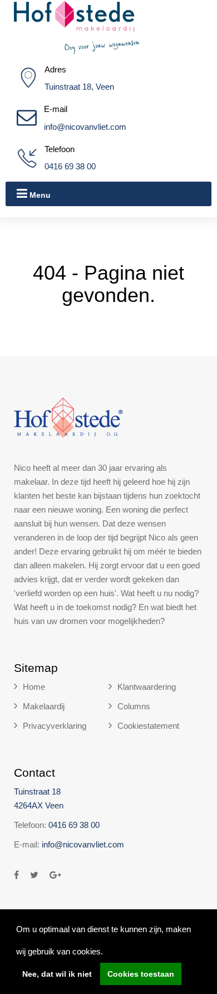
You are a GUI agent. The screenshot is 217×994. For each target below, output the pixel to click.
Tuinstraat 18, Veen (79, 86)
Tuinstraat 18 (37, 791)
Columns (133, 706)
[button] (106, 952)
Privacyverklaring (54, 725)
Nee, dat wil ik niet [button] (57, 974)
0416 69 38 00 (70, 166)
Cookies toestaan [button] (140, 974)
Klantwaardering (146, 686)
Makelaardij (44, 706)
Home (34, 686)
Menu (39, 195)
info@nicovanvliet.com (85, 126)
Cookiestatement (148, 725)
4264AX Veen (38, 805)
